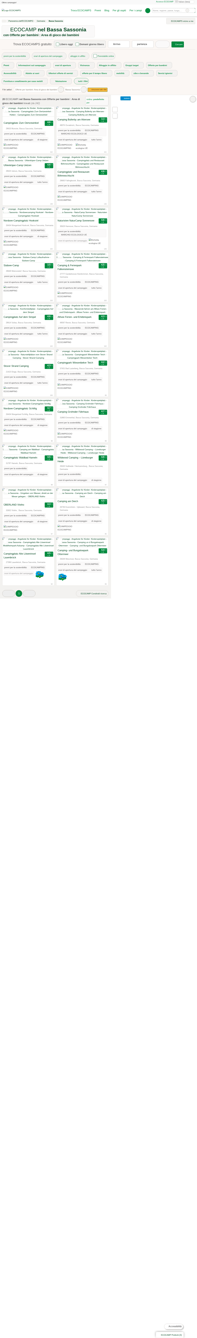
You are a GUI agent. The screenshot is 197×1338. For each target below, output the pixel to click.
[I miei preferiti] (147, 10)
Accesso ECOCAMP (164, 2)
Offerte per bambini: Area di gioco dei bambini (36, 89)
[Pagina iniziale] (4, 21)
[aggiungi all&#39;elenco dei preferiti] (6, 110)
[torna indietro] (9, 113)
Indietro (126, 98)
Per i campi (136, 10)
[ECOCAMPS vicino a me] (115, 115)
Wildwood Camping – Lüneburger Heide (75, 459)
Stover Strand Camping (16, 365)
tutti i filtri (83, 81)
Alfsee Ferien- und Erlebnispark (75, 316)
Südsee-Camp (11, 265)
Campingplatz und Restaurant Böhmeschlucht (73, 173)
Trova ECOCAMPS (81, 10)
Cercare (193, 10)
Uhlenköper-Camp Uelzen (17, 165)
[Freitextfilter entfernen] (187, 10)
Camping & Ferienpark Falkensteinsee (70, 267)
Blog (106, 10)
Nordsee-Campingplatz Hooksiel (21, 220)
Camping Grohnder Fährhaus (73, 411)
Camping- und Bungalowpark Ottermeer (73, 552)
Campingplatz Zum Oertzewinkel (21, 122)
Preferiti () (171, 1335)
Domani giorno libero (91, 44)
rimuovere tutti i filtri (99, 90)
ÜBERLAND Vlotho (14, 504)
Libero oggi (66, 44)
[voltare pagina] (47, 113)
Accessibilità (175, 1326)
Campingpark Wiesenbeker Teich (75, 362)
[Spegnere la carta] (193, 99)
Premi (98, 10)
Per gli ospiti (119, 10)
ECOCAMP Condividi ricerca (93, 593)
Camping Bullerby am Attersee (74, 119)
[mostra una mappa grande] (114, 109)
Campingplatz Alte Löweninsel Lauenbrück (20, 555)
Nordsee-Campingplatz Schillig (20, 408)
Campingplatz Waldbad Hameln (20, 457)
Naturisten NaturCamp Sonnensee (76, 220)
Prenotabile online (105, 56)
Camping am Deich (68, 501)
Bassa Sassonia (72, 89)
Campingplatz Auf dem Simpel (20, 316)
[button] (8, 593)
